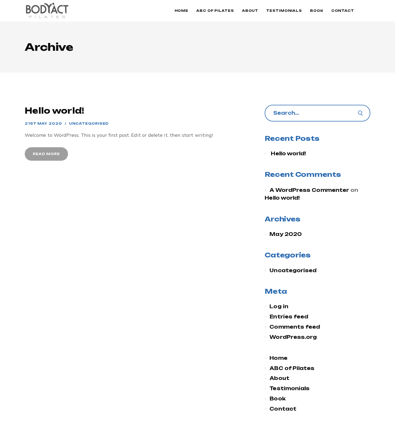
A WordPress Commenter (309, 190)
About (279, 378)
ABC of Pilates (292, 368)
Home (278, 358)
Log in (279, 306)
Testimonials (290, 388)
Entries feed (289, 317)
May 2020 (286, 234)
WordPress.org (293, 337)
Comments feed (295, 327)
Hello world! (54, 111)
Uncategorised (89, 123)
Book (277, 398)
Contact (283, 409)
